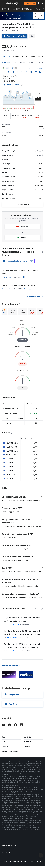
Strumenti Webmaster (10, 751)
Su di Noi (27, 737)
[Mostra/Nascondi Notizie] (15, 68)
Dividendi (41, 62)
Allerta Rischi (6, 853)
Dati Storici (31, 62)
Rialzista (24, 237)
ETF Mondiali (27, 9)
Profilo (15, 62)
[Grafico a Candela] (4, 68)
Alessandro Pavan (12, 638)
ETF (4, 9)
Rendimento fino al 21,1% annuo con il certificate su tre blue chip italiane (21, 619)
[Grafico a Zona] (7, 68)
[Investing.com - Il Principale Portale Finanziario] (13, 3)
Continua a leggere (22, 204)
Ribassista (24, 227)
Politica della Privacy (9, 845)
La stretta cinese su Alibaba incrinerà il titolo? (20, 272)
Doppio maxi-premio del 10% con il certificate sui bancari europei (20, 646)
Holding (22, 62)
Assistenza (28, 747)
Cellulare (5, 742)
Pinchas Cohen (7, 277)
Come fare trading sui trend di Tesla (18, 285)
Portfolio (5, 747)
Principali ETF (14, 9)
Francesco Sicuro (12, 624)
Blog (3, 737)
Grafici (16, 57)
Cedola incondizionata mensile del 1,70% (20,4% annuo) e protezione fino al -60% (23, 632)
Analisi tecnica (10, 304)
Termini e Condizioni (9, 838)
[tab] (12, 311)
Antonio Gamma (11, 651)
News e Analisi (28, 57)
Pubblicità (28, 742)
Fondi (38, 9)
